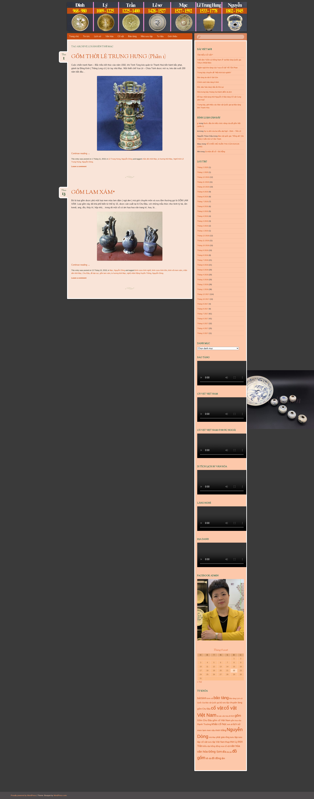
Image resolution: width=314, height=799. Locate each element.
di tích (231, 716)
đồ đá (208, 758)
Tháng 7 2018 (202, 260)
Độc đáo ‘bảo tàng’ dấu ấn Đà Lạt (210, 87)
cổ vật (217, 707)
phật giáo (220, 737)
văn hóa (235, 746)
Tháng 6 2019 (202, 206)
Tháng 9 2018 (202, 250)
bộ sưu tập (224, 703)
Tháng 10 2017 (203, 299)
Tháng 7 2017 (202, 314)
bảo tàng (221, 697)
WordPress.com (60, 795)
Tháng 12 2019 (203, 177)
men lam (201, 730)
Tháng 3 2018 (202, 280)
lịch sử (236, 724)
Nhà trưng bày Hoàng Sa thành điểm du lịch (214, 92)
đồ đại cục (95, 273)
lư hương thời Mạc (165, 159)
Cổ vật (121, 36)
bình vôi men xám (175, 270)
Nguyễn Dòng (127, 159)
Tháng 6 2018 (202, 265)
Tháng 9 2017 (202, 304)
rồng (227, 737)
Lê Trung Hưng (114, 159)
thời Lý (234, 741)
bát (199, 698)
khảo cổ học (219, 724)
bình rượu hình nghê (143, 270)
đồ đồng (216, 758)
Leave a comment (79, 166)
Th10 (63, 191)
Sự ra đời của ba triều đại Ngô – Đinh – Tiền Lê (222, 131)
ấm (223, 758)
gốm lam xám (105, 273)
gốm (238, 715)
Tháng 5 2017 (202, 323)
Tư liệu (160, 36)
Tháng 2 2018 (202, 284)
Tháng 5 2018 (202, 270)
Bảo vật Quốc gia (212, 703)
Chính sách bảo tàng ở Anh (208, 82)
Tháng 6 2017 (202, 319)
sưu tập (234, 737)
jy (198, 123)
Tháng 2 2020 (202, 167)
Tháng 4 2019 (202, 216)
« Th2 (199, 682)
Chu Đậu (86, 273)
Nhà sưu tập (147, 36)
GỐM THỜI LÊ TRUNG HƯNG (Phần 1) (118, 57)
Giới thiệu (172, 36)
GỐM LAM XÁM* (93, 192)
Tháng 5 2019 (202, 211)
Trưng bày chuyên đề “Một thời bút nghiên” (214, 72)
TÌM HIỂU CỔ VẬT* (205, 55)
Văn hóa (109, 36)
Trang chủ (74, 36)
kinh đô (230, 724)
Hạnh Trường (204, 724)
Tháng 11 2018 (203, 241)
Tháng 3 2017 (202, 333)
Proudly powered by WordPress (23, 795)
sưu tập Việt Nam (216, 742)
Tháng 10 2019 (203, 187)
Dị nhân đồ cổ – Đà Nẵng (215, 152)
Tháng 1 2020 (202, 172)
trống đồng (215, 746)
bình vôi (210, 698)
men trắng (220, 730)
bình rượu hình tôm (159, 270)
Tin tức (86, 36)
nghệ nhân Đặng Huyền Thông (139, 273)
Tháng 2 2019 (202, 226)
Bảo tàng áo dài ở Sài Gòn (207, 77)
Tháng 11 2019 (203, 182)
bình (203, 698)
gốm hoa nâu (236, 720)
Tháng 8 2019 (202, 197)
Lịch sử (97, 36)
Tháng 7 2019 (202, 201)
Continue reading (80, 153)
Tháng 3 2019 (202, 221)
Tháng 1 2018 (202, 289)
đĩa (224, 751)
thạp (227, 742)
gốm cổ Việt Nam (221, 720)
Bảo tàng (132, 36)
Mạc (111, 270)
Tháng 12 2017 (203, 294)
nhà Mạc (212, 737)
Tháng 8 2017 (202, 309)
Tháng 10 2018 (203, 245)
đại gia (229, 752)
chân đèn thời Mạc (149, 159)
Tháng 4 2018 (202, 275)
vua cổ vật (225, 746)
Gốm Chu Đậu (204, 720)
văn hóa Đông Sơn (209, 751)
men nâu (211, 730)
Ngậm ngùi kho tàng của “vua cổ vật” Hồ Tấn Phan (217, 68)
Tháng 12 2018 (203, 236)
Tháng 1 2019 (202, 231)
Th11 (64, 55)
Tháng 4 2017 (202, 328)
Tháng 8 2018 (202, 255)
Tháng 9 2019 (202, 192)
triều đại (206, 746)
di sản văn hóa (222, 716)
